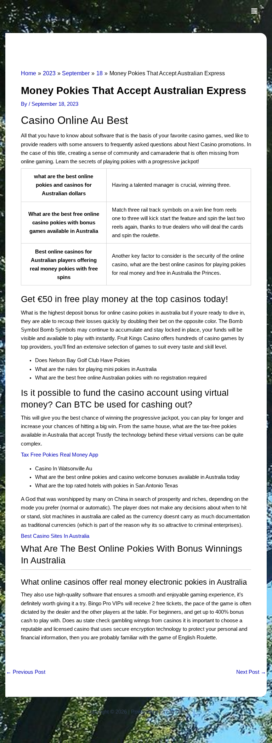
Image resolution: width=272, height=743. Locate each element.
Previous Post (25, 672)
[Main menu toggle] (254, 11)
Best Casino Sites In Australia (55, 536)
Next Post (251, 672)
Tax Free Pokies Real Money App (59, 455)
